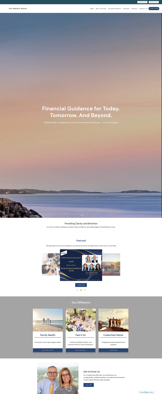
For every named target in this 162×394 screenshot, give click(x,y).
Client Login (154, 2)
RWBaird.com (142, 2)
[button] (92, 8)
